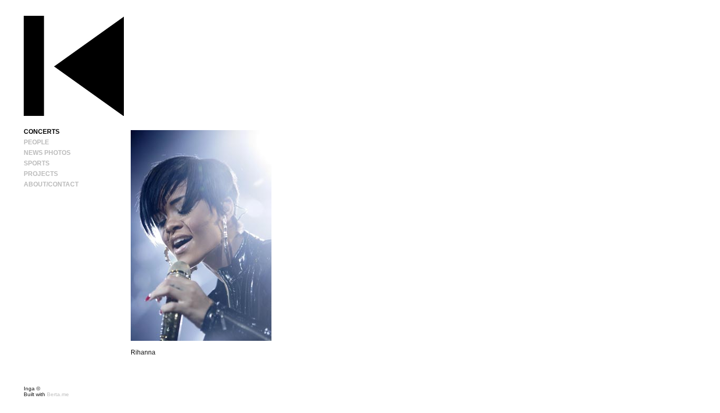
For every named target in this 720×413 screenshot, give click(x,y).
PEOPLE (36, 142)
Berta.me (58, 394)
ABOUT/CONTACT (51, 184)
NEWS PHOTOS (47, 152)
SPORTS (37, 163)
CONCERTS (42, 131)
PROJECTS (41, 174)
